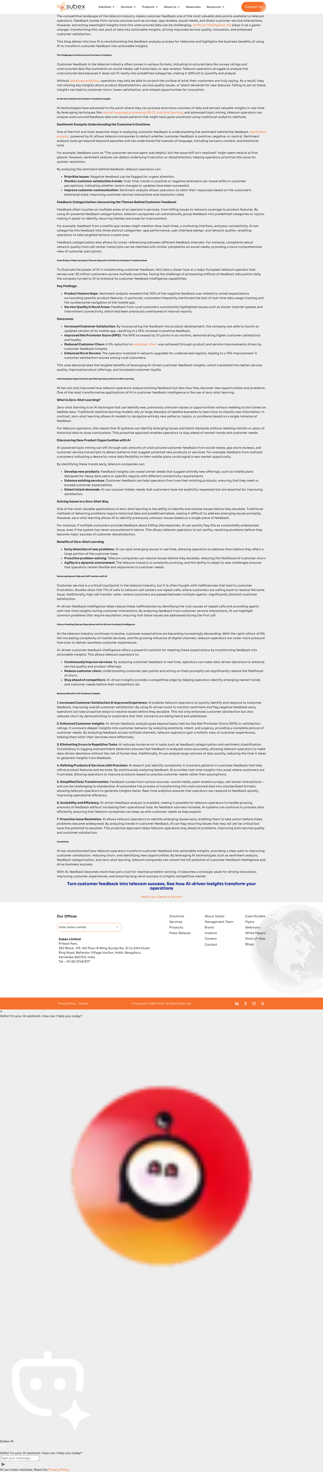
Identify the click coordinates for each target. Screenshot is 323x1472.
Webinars (252, 927)
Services (176, 922)
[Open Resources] (223, 7)
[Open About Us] (178, 7)
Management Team (219, 922)
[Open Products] (156, 7)
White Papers (255, 933)
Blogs (249, 944)
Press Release (179, 933)
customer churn (145, 344)
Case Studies (255, 916)
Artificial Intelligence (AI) (212, 25)
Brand (209, 927)
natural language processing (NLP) (128, 112)
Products (176, 927)
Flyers (249, 922)
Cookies (83, 1003)
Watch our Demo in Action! (161, 897)
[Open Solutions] (113, 7)
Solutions (176, 916)
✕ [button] (1, 1012)
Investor (211, 933)
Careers (211, 939)
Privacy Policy (67, 1003)
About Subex (214, 916)
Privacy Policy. (59, 1470)
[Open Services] (134, 7)
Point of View (255, 939)
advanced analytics (84, 81)
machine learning (170, 112)
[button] (161, 1180)
